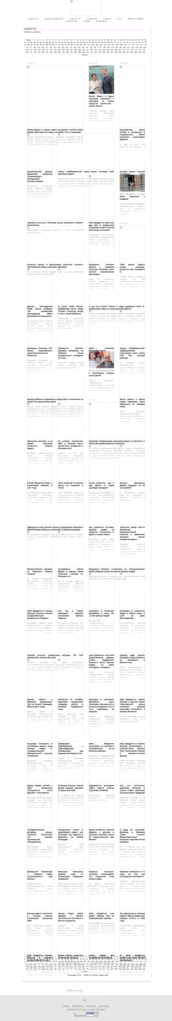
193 (95, 52)
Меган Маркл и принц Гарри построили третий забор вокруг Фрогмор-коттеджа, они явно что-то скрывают (55, 130)
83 (32, 44)
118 (34, 47)
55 (68, 42)
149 (39, 50)
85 (38, 44)
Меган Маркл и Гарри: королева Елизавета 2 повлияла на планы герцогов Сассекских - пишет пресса (101, 101)
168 (115, 50)
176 (27, 52)
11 (55, 40)
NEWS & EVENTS (136, 19)
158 (75, 50)
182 (51, 52)
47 (44, 42)
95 (69, 44)
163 (95, 50)
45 (37, 42)
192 (91, 52)
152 (51, 50)
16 (71, 40)
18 (77, 40)
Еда (119, 19)
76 (133, 42)
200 (123, 52)
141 (128, 47)
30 (114, 40)
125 (62, 47)
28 (108, 40)
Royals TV (75, 19)
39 (142, 40)
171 (127, 50)
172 (131, 50)
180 (43, 52)
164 (99, 50)
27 (105, 40)
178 (35, 52)
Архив (87, 21)
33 (123, 40)
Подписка (77, 1006)
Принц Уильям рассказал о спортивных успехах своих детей (101, 373)
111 (129, 44)
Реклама (91, 1006)
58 (78, 42)
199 (119, 52)
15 (68, 40)
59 (81, 42)
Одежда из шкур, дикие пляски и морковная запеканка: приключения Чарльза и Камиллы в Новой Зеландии (55, 528)
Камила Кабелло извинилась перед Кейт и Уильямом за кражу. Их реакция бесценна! (55, 400)
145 (144, 47)
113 (137, 44)
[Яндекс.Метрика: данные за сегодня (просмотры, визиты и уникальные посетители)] (80, 1014)
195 (103, 52)
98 (78, 44)
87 (44, 44)
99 (81, 44)
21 (86, 40)
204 (139, 52)
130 (82, 47)
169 (119, 50)
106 (108, 44)
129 (78, 47)
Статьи (107, 19)
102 (92, 44)
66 (102, 42)
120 (42, 47)
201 (127, 52)
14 (65, 40)
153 (55, 50)
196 (107, 52)
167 (111, 50)
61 (87, 42)
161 (87, 50)
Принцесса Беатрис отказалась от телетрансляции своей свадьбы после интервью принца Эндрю (117, 570)
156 (67, 50)
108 (116, 44)
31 (117, 40)
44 (34, 42)
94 (66, 44)
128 (74, 47)
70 (115, 42)
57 (75, 42)
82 (28, 44)
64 (96, 42)
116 (26, 47)
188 (75, 52)
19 (80, 40)
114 (141, 44)
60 (84, 42)
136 (108, 47)
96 (72, 44)
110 (124, 44)
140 (124, 47)
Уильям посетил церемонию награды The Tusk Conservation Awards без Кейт (55, 656)
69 (112, 42)
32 (120, 40)
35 (130, 40)
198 (115, 52)
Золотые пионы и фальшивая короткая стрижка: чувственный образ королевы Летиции (55, 265)
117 (30, 47)
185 (63, 52)
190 (83, 52)
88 (47, 44)
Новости (33, 19)
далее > (85, 54)
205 (143, 52)
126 (66, 47)
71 (118, 42)
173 (135, 50)
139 (120, 47)
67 (105, 42)
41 (25, 42)
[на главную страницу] (86, 7)
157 (71, 50)
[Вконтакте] (86, 1002)
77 (136, 42)
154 (59, 50)
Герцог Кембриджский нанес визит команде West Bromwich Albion (86, 172)
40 (145, 40)
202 (131, 52)
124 (58, 47)
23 (93, 40)
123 (54, 47)
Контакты (101, 21)
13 (62, 40)
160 (83, 50)
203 (135, 52)
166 (107, 50)
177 (31, 52)
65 (99, 42)
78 (139, 42)
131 (86, 47)
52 (59, 42)
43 (31, 42)
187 (71, 52)
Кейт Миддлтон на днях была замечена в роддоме (132, 196)
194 (99, 52)
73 (124, 42)
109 (120, 44)
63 (93, 42)
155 (63, 50)
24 (96, 40)
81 (25, 44)
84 (35, 44)
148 (35, 50)
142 (132, 47)
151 (47, 50)
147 (31, 50)
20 (83, 40)
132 (90, 47)
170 (123, 50)
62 (90, 42)
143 (136, 47)
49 (50, 42)
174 (139, 50)
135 (104, 47)
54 (65, 42)
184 (59, 52)
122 (50, 47)
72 (121, 42)
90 (53, 44)
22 (89, 40)
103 (96, 44)
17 (74, 40)
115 (145, 44)
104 (100, 44)
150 (43, 50)
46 (41, 42)
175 (143, 50)
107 (112, 44)
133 (95, 47)
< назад (28, 40)
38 (139, 40)
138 (116, 47)
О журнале (71, 21)
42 (28, 42)
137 (112, 47)
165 (103, 50)
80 (146, 42)
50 (53, 42)
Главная (27, 32)
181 (47, 52)
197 (111, 52)
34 (127, 40)
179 (39, 52)
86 (41, 44)
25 (99, 40)
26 (102, 40)
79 (143, 42)
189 (79, 52)
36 (133, 40)
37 (136, 40)
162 (91, 50)
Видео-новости (54, 19)
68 (109, 42)
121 (46, 47)
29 (111, 40)
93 (62, 44)
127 (70, 47)
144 (140, 47)
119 (38, 47)
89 (50, 44)
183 (55, 52)
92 (59, 44)
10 (52, 40)
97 (75, 44)
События (92, 19)
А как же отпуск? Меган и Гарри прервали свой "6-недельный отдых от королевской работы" (117, 307)
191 (87, 52)
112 (133, 44)
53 (62, 42)
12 (59, 40)
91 (56, 44)
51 (56, 42)
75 (130, 42)
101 (88, 44)
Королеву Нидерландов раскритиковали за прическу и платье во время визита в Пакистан (117, 442)
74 (127, 42)
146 (27, 50)
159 (79, 50)
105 (104, 44)
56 (71, 42)
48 (47, 42)
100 (84, 44)
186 (67, 52)
